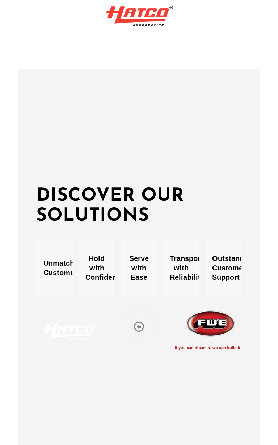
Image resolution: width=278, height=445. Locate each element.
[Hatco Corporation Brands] (139, 16)
